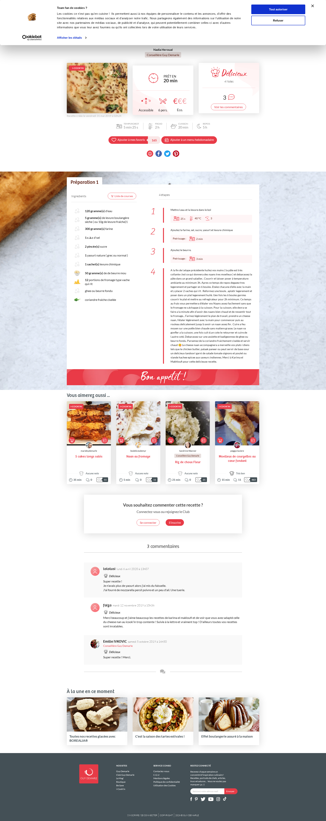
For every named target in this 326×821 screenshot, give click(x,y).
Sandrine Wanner (187, 450)
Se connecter (148, 522)
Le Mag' (120, 778)
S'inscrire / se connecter (142, 815)
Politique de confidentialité (166, 781)
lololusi (109, 569)
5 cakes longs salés (88, 456)
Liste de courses (124, 196)
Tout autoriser (278, 9)
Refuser (278, 20)
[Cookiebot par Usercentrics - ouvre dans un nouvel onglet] (31, 38)
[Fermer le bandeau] (312, 6)
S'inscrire (175, 522)
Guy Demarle (122, 771)
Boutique (120, 781)
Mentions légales (161, 778)
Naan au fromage (138, 456)
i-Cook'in (120, 789)
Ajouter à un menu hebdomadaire (192, 139)
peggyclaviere (237, 450)
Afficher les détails (69, 37)
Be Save (120, 785)
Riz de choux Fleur (188, 462)
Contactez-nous (161, 771)
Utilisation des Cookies (164, 785)
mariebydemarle (89, 450)
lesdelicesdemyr (138, 450)
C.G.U (156, 774)
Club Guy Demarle (125, 774)
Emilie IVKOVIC (115, 641)
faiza (107, 605)
